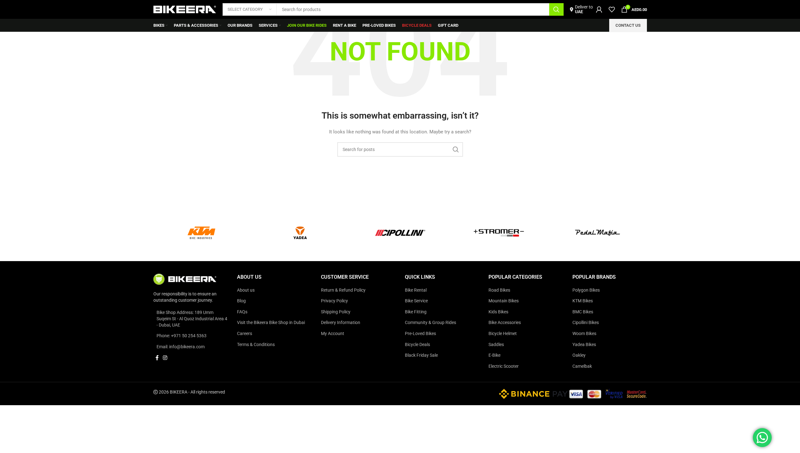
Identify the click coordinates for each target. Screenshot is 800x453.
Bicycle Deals (417, 344)
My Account (332, 333)
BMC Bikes (582, 311)
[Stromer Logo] (499, 232)
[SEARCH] (556, 9)
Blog (241, 300)
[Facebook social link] (157, 358)
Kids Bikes (498, 311)
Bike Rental (416, 290)
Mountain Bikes (503, 300)
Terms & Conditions (256, 344)
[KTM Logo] (203, 232)
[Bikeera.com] (184, 278)
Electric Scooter (503, 366)
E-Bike (494, 355)
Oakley (579, 355)
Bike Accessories (504, 322)
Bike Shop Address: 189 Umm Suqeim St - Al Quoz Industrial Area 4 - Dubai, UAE (192, 318)
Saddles (496, 344)
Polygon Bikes (586, 290)
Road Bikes (499, 290)
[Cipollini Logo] (400, 232)
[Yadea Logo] (301, 232)
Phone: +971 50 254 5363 (182, 335)
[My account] (599, 9)
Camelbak (582, 366)
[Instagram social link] (165, 358)
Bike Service (416, 300)
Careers (244, 333)
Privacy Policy (334, 300)
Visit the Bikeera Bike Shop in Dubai (271, 322)
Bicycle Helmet (502, 333)
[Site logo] (184, 9)
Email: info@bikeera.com (181, 346)
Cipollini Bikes (585, 322)
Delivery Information (340, 322)
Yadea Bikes (584, 344)
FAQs (242, 311)
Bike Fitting (416, 311)
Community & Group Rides (430, 322)
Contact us (628, 25)
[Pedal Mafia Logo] (597, 232)
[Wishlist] (611, 9)
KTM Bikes (582, 300)
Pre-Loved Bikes (420, 333)
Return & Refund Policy (343, 290)
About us (246, 290)
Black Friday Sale (421, 355)
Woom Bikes (584, 333)
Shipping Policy (335, 311)
